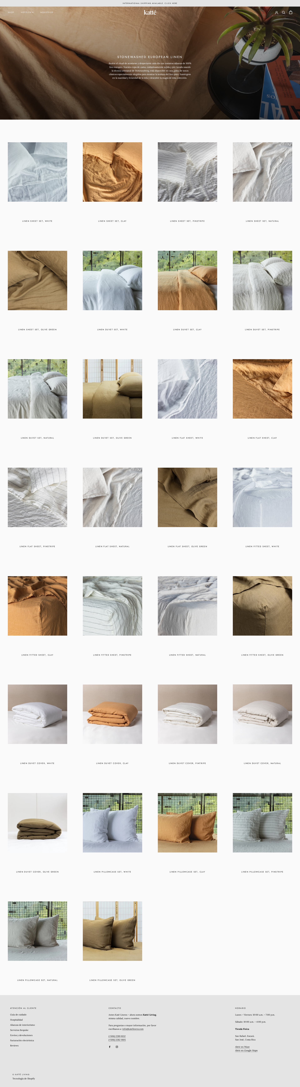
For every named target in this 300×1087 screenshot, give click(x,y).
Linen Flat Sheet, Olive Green (187, 546)
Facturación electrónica (22, 1040)
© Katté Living (21, 1074)
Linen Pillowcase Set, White (112, 871)
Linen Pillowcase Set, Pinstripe (262, 871)
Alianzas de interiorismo (22, 1025)
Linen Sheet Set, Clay (112, 221)
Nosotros (46, 12)
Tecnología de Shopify (23, 1078)
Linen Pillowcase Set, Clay (187, 871)
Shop (11, 12)
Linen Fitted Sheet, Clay (38, 655)
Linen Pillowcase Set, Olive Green (112, 980)
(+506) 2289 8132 (117, 1036)
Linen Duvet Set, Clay (187, 329)
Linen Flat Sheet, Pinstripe (37, 546)
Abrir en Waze (242, 1046)
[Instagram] (117, 1046)
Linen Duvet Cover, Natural (262, 763)
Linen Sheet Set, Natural (262, 221)
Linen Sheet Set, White (37, 221)
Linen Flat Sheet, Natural (112, 546)
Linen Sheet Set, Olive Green (37, 329)
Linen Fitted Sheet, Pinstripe (112, 655)
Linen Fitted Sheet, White (263, 546)
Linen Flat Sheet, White (187, 438)
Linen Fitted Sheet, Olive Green (262, 655)
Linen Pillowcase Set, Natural (37, 980)
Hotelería (27, 12)
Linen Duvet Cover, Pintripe (187, 763)
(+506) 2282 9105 (117, 1039)
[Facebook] (110, 1046)
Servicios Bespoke (19, 1030)
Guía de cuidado (18, 1014)
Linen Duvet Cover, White (37, 763)
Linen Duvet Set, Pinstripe (262, 329)
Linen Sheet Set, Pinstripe (187, 221)
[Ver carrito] (290, 12)
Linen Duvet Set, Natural (37, 438)
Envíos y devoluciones (21, 1035)
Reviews (14, 1045)
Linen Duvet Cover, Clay (112, 763)
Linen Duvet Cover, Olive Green (37, 871)
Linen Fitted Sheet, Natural (187, 655)
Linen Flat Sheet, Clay (262, 438)
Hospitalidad (16, 1019)
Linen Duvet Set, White (112, 329)
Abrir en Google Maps (246, 1050)
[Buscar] (283, 12)
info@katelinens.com (133, 1029)
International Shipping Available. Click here (150, 3)
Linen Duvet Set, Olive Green (112, 438)
